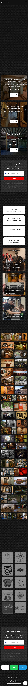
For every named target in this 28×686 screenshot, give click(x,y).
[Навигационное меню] (26, 2)
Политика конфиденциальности (14, 682)
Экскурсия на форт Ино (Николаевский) (14, 107)
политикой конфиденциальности (15, 186)
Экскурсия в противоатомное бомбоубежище (14, 80)
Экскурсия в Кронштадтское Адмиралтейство (14, 134)
